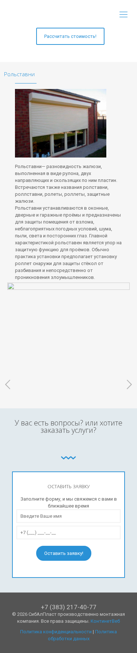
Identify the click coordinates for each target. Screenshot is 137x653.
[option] (68, 326)
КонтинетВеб (105, 621)
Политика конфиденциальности (56, 631)
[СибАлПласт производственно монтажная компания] (68, 15)
